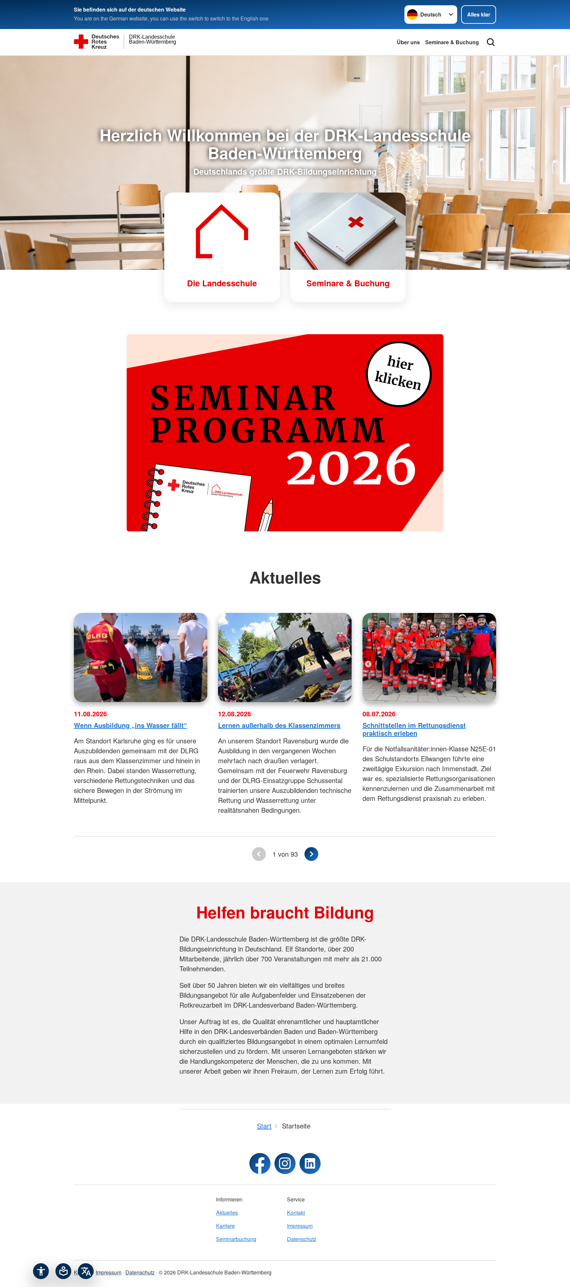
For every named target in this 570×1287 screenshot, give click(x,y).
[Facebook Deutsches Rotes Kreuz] (259, 1163)
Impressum (300, 1226)
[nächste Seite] (311, 854)
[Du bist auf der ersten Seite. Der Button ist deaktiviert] (259, 854)
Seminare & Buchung (452, 42)
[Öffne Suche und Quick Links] (491, 42)
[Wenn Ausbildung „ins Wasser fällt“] (140, 657)
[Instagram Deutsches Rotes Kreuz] (285, 1163)
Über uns (408, 42)
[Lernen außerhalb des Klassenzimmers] (285, 657)
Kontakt (296, 1212)
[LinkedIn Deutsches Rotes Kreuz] (310, 1163)
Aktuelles (227, 1212)
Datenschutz (301, 1239)
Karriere (225, 1226)
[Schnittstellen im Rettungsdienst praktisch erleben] (429, 657)
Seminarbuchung (236, 1239)
